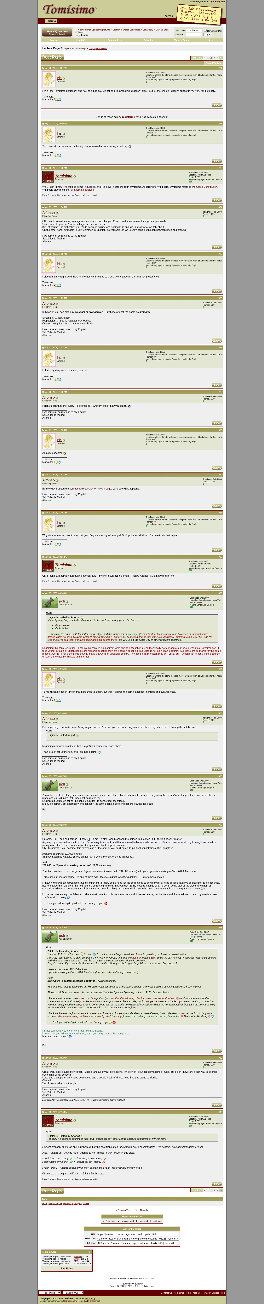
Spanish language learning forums (94, 30)
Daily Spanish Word (98, 48)
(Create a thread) (57, 34)
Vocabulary (148, 30)
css (92, 1298)
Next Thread (141, 1210)
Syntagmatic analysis (82, 189)
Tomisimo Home (182, 1293)
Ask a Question (57, 31)
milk (50, 1203)
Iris (59, 78)
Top (223, 1293)
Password (179, 34)
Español (169, 16)
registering (128, 116)
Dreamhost (94, 1301)
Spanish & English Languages (126, 30)
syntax (86, 1203)
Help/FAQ (81, 40)
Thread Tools (212, 63)
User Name (180, 30)
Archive (196, 1293)
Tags (44, 1199)
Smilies (77, 1259)
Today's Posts (181, 40)
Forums (51, 20)
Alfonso (48, 213)
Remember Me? (214, 31)
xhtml (87, 1298)
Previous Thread (125, 1210)
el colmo (130, 620)
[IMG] (76, 1261)
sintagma (57, 1203)
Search (211, 40)
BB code (78, 1256)
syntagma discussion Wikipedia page (90, 488)
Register (220, 1)
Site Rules (67, 1268)
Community (114, 40)
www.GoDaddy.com (67, 1301)
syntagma (77, 1203)
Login (212, 1)
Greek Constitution (206, 186)
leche (44, 1203)
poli (62, 601)
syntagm (67, 1203)
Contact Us (166, 1293)
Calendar (148, 40)
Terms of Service (210, 1293)
